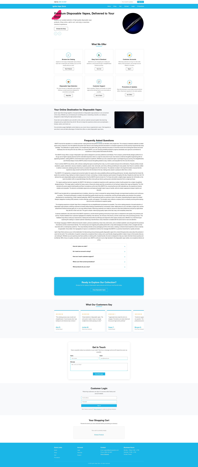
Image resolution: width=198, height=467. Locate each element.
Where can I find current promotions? (84, 262)
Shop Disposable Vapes (99, 290)
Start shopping (97, 409)
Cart (120, 6)
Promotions (140, 6)
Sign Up (140, 1)
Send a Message (105, 454)
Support (79, 455)
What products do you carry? (81, 267)
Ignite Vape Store (59, 6)
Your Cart (99, 69)
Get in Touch (99, 95)
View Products (68, 69)
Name (71, 355)
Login (133, 6)
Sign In (129, 69)
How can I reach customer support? (83, 256)
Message (72, 362)
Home (109, 6)
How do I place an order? (80, 246)
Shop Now (68, 95)
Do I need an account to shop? (82, 251)
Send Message (99, 374)
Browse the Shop (61, 29)
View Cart (79, 452)
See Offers (129, 94)
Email (101, 355)
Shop (114, 6)
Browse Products (99, 435)
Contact (126, 6)
